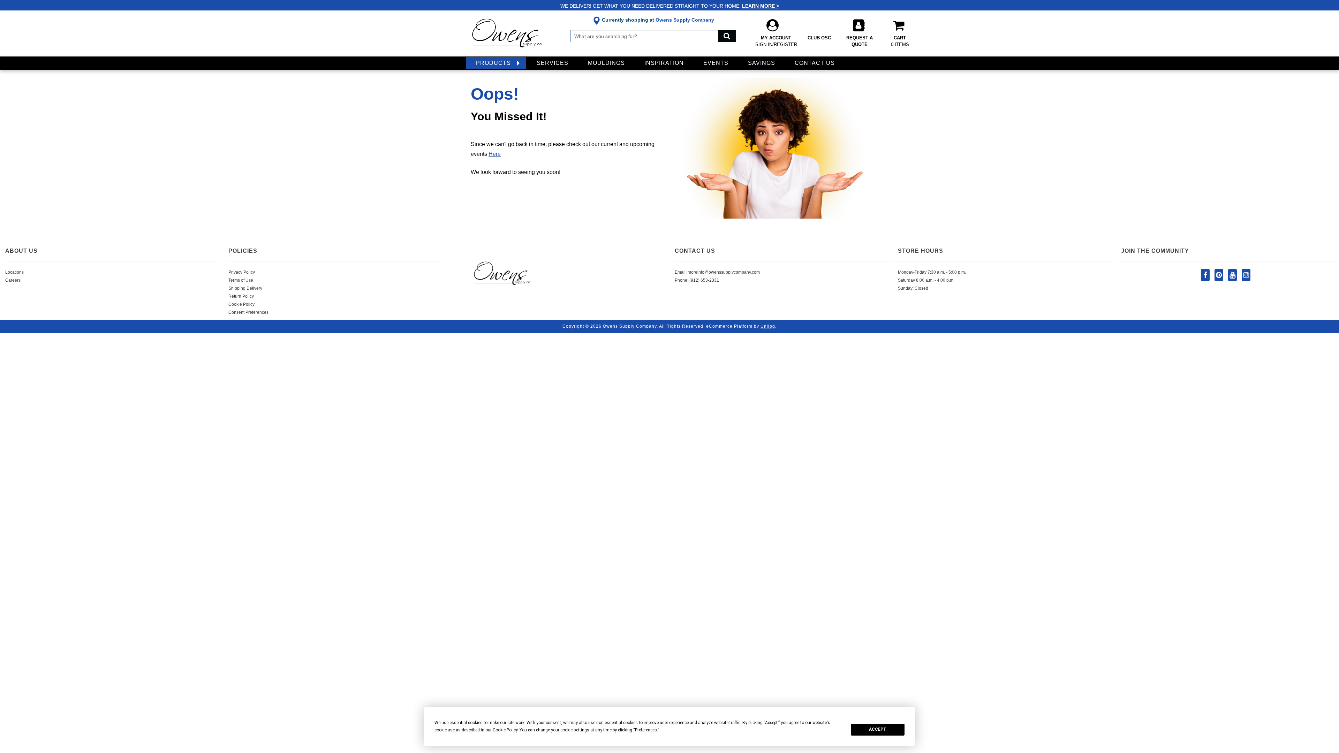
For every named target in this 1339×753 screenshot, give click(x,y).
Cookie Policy (241, 304)
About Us (21, 251)
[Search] (727, 36)
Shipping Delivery (245, 288)
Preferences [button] (646, 730)
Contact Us (815, 63)
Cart (900, 41)
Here (495, 154)
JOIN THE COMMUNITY (1155, 251)
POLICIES (242, 251)
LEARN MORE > (760, 6)
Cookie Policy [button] (505, 730)
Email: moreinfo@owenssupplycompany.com (717, 272)
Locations (14, 272)
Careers (13, 280)
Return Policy (241, 296)
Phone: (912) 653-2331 (697, 280)
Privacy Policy (241, 272)
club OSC (819, 37)
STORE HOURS (920, 251)
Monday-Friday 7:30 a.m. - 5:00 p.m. (932, 272)
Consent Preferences (248, 312)
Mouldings (606, 63)
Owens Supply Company (685, 20)
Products (493, 63)
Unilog (768, 326)
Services (552, 63)
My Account (776, 41)
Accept (877, 729)
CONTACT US (695, 251)
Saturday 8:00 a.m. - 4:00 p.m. (926, 280)
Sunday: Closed (913, 288)
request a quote (859, 41)
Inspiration (664, 63)
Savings (761, 63)
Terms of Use (240, 280)
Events (715, 63)
